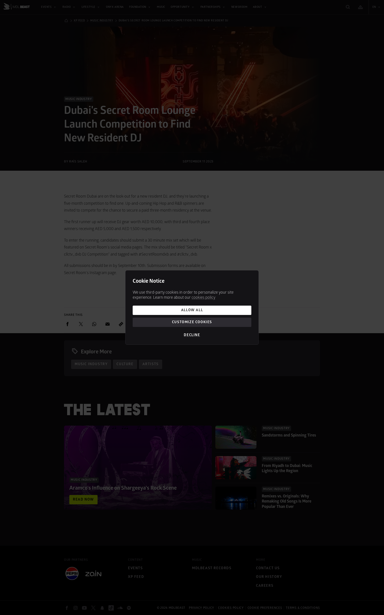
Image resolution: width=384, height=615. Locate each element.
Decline (192, 335)
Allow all (192, 310)
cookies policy (203, 297)
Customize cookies (192, 322)
